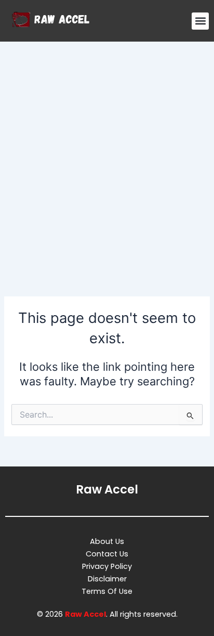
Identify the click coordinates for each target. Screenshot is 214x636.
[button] (200, 21)
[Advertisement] (107, 154)
